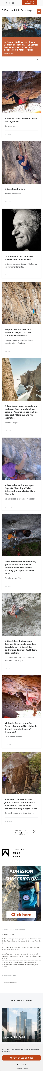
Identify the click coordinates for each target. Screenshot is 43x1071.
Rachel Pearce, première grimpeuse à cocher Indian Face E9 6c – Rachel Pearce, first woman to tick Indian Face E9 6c (21, 941)
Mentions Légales (22, 1068)
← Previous (17, 831)
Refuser (21, 1064)
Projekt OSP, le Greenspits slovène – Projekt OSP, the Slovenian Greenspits (18, 332)
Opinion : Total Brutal (15, 1037)
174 (14, 834)
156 (32, 833)
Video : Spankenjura (15, 189)
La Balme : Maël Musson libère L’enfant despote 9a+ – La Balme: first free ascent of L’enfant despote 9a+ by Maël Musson (20, 965)
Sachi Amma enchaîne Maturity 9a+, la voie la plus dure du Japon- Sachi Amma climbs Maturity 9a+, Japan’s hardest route (20, 567)
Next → (22, 834)
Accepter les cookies (21, 1058)
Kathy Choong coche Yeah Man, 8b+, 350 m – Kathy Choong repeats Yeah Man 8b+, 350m (20, 44)
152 (34, 831)
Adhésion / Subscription (29, 2)
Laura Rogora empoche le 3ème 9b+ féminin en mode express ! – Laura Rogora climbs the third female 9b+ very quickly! (21, 956)
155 (26, 833)
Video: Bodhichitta (8, 934)
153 (14, 833)
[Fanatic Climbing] (17, 10)
